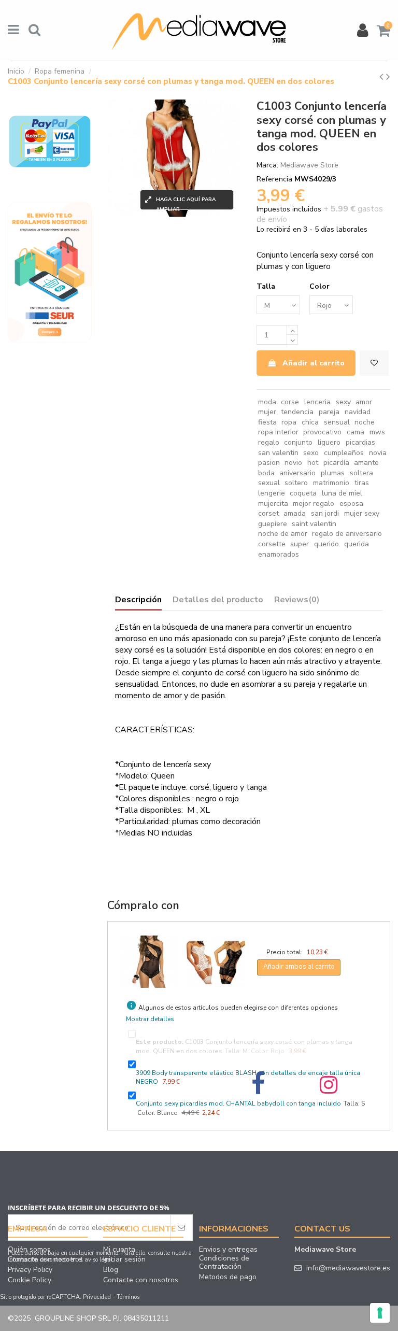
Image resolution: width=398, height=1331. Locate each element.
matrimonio (331, 483)
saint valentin (314, 524)
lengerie (271, 493)
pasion (269, 463)
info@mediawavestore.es (348, 1268)
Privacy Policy (30, 1270)
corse (290, 402)
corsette (272, 544)
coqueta (303, 493)
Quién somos (29, 1249)
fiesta (267, 422)
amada (294, 513)
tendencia (297, 412)
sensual (337, 422)
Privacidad (97, 1297)
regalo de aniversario (347, 534)
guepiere (272, 524)
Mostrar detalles (150, 1019)
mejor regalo (313, 503)
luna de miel (342, 493)
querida (356, 544)
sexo (311, 453)
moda (267, 402)
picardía (336, 463)
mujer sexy (361, 513)
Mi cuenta (119, 1249)
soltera (361, 473)
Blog (110, 1270)
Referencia (274, 179)
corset (268, 513)
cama (355, 432)
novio (293, 463)
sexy (343, 402)
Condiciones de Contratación (224, 1262)
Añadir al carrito (313, 363)
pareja (329, 412)
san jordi (325, 513)
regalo (268, 442)
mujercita (273, 503)
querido (326, 544)
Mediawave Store (309, 165)
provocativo (322, 432)
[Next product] (388, 76)
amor (364, 402)
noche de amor (282, 534)
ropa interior (278, 432)
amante (366, 463)
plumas (333, 473)
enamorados (278, 554)
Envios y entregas (228, 1249)
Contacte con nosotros (45, 1259)
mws (377, 432)
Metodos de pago (228, 1277)
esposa (351, 503)
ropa (288, 422)
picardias (360, 442)
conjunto (298, 442)
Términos (128, 1297)
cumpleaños (344, 453)
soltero (296, 483)
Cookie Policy (29, 1280)
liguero (329, 442)
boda (266, 473)
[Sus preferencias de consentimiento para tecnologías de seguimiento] (380, 1313)
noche (364, 422)
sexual (269, 483)
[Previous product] (382, 76)
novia (378, 453)
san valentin (278, 453)
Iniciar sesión (124, 1259)
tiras (361, 483)
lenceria (317, 402)
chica (310, 422)
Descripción (138, 600)
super (299, 544)
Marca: (267, 165)
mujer (267, 412)
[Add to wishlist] (374, 363)
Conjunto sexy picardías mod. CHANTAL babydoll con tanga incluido (238, 1103)
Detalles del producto (218, 600)
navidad (358, 412)
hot (312, 463)
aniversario (297, 473)
